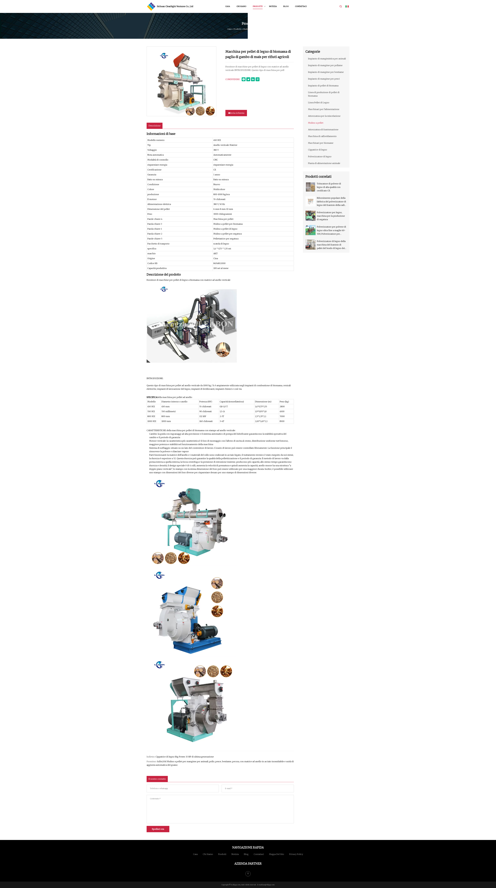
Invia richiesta (237, 113)
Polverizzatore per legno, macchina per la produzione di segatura (331, 216)
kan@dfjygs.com (268, 885)
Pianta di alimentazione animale (324, 163)
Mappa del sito (276, 854)
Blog (286, 6)
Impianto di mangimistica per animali (327, 58)
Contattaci (301, 6)
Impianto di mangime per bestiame (326, 72)
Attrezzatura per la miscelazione (324, 116)
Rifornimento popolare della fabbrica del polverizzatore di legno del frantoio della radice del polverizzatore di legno (332, 202)
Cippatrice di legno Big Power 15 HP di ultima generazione (185, 756)
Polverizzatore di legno (319, 156)
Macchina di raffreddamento (322, 136)
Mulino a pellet (250, 29)
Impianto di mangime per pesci (324, 78)
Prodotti (258, 6)
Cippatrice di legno (317, 149)
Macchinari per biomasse (320, 143)
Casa (227, 6)
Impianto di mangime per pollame (325, 65)
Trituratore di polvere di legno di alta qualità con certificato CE (329, 187)
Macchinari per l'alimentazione (323, 109)
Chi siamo (241, 6)
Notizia (273, 6)
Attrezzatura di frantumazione (323, 129)
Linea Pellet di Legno (318, 102)
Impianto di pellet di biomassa (323, 85)
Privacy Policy (296, 854)
